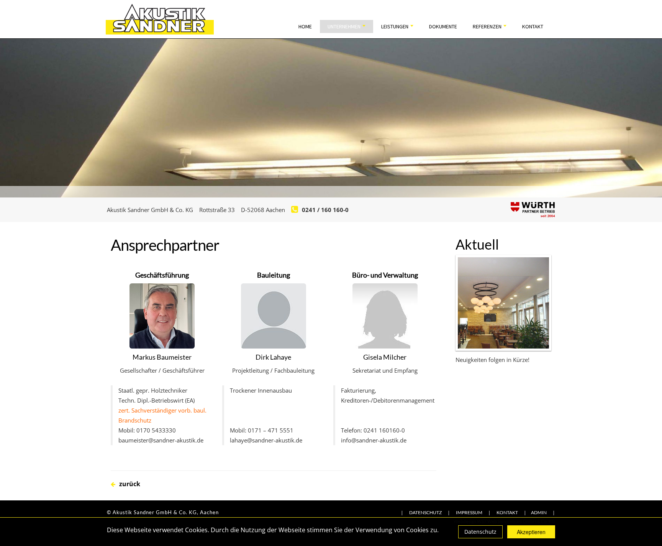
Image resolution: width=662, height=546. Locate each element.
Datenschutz (480, 531)
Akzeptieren (531, 532)
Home (305, 26)
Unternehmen (345, 26)
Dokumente (443, 26)
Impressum (469, 512)
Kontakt (532, 26)
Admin (539, 512)
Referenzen (488, 26)
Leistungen (395, 26)
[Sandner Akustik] (160, 18)
